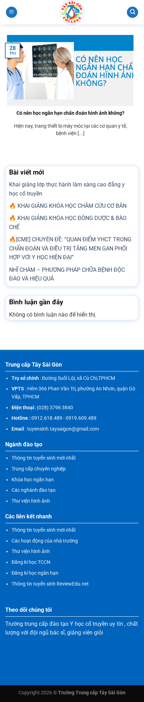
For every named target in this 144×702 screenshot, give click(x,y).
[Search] (132, 12)
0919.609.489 (81, 418)
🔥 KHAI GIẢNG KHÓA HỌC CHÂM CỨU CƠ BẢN (68, 206)
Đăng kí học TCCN (31, 562)
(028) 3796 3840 (55, 407)
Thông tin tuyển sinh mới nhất (44, 458)
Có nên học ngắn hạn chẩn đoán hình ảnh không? (70, 113)
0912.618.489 (46, 418)
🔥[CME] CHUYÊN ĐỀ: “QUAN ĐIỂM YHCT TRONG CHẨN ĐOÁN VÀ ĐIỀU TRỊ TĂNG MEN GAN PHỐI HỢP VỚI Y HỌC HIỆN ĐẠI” (70, 248)
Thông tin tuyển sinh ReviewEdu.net (50, 584)
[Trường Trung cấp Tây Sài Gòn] (72, 12)
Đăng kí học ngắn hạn (35, 573)
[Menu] (11, 12)
